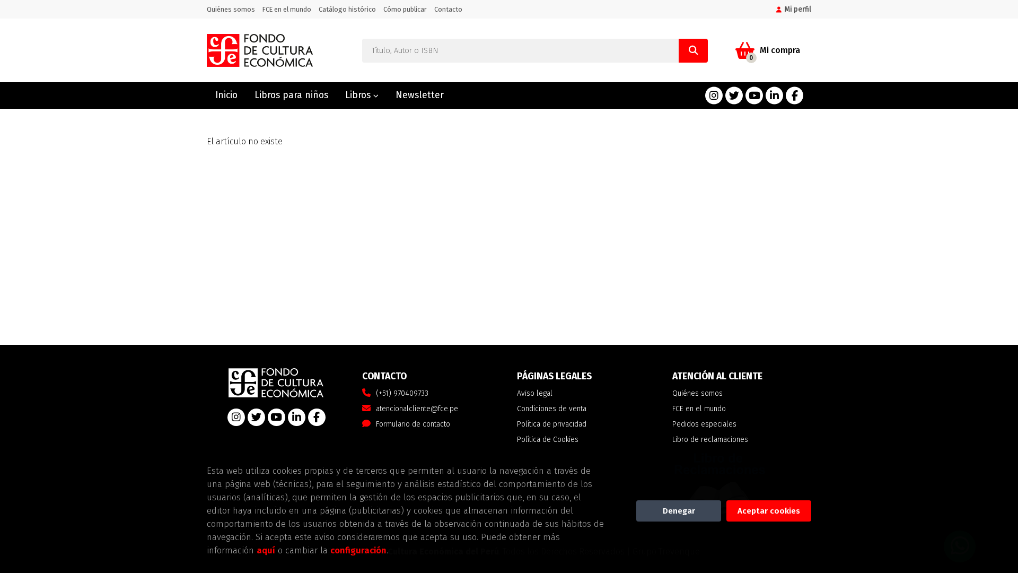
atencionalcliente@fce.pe (417, 408)
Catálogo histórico (347, 9)
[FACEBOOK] (794, 96)
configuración (358, 550)
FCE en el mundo (286, 9)
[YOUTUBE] (754, 96)
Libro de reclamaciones (710, 439)
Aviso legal (534, 393)
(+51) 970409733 (402, 393)
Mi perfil (797, 9)
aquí (266, 550)
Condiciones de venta (551, 408)
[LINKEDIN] (774, 96)
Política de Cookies (547, 439)
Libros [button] (359, 95)
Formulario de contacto (413, 424)
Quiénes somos (231, 9)
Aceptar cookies (769, 511)
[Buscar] (693, 51)
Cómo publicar (405, 9)
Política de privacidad (551, 424)
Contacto (448, 9)
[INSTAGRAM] (714, 96)
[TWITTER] (734, 96)
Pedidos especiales (704, 424)
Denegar (679, 511)
